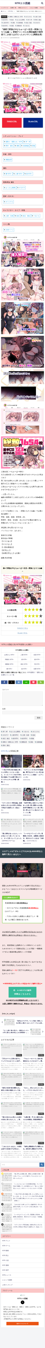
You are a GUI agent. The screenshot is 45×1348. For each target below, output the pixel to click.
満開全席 (19, 25)
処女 (12, 19)
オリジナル (29, 16)
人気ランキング (7, 1285)
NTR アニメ (6, 1240)
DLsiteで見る (22, 633)
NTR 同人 (4, 16)
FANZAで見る (22, 628)
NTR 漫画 (5, 1265)
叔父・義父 (29, 22)
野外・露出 (38, 19)
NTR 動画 (5, 1250)
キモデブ (37, 22)
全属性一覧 (13, 7)
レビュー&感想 (34, 7)
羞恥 (13, 22)
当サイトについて (22, 1323)
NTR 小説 (5, 1260)
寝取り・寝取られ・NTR (16, 16)
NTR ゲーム (6, 1245)
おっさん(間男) (21, 19)
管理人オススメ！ (23, 7)
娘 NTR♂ (5, 25)
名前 (4, 709)
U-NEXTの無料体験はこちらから (23, 992)
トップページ (4, 7)
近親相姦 (20, 22)
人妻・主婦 (38, 16)
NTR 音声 (5, 1270)
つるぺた (27, 25)
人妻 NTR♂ (6, 22)
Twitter (42, 7)
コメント (5, 689)
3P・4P (30, 19)
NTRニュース (6, 1275)
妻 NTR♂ (5, 19)
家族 (12, 25)
